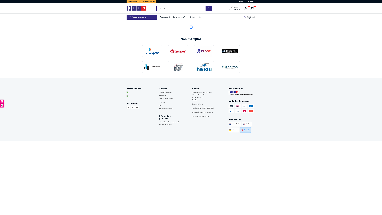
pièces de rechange (166, 108)
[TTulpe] (152, 51)
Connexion (250, 1)
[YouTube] (137, 107)
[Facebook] (128, 107)
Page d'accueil (165, 17)
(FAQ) (162, 105)
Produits (163, 95)
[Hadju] (204, 67)
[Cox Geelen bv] (152, 67)
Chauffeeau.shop (166, 92)
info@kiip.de (251, 18)
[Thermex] (178, 51)
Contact (192, 17)
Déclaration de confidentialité (200, 116)
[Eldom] (204, 51)
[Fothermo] (230, 67)
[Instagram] (133, 107)
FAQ (199, 17)
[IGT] (178, 67)
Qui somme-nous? (179, 17)
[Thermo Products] (230, 51)
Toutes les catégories (139, 17)
